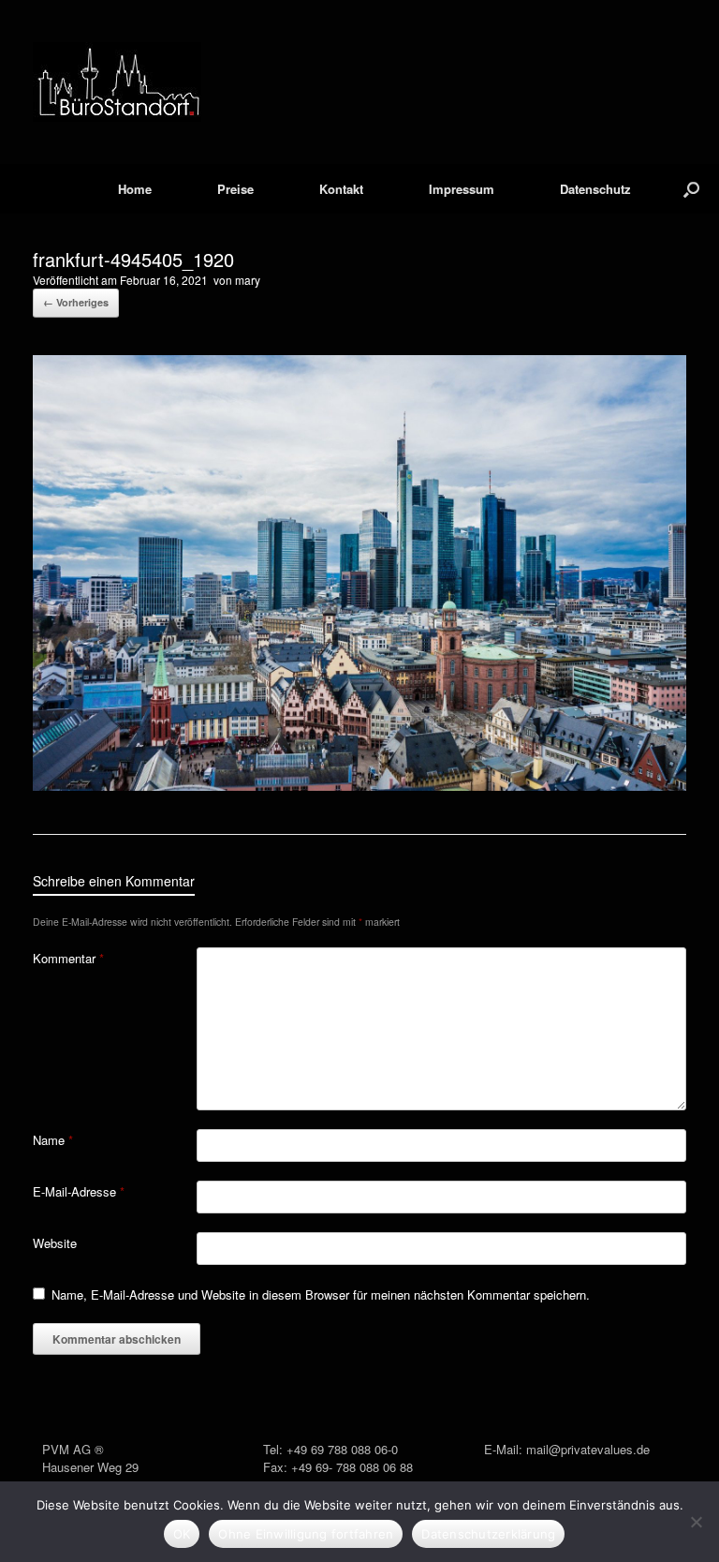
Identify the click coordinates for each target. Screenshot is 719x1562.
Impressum (461, 189)
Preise (235, 189)
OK (182, 1533)
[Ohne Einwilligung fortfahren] (695, 1521)
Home (135, 189)
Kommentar (68, 958)
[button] (691, 189)
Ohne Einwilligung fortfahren (305, 1533)
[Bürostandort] (117, 82)
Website (55, 1243)
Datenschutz (595, 189)
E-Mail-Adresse (79, 1191)
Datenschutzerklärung (488, 1533)
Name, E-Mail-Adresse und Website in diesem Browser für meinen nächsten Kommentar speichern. (320, 1294)
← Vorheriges (76, 302)
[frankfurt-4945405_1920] (359, 786)
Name (53, 1140)
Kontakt (341, 189)
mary (247, 280)
